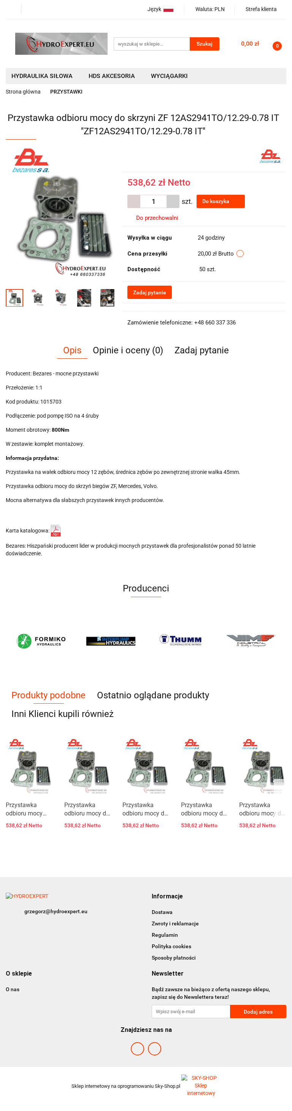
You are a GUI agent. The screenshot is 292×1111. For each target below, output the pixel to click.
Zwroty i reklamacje (175, 923)
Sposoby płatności (174, 958)
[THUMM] (181, 641)
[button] (167, 897)
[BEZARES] (270, 156)
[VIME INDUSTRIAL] (251, 641)
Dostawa (162, 912)
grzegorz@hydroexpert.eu (55, 911)
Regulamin (165, 935)
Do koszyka (216, 201)
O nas (12, 989)
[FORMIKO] (41, 641)
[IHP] (111, 641)
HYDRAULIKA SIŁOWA (42, 75)
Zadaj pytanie (149, 292)
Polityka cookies (171, 946)
